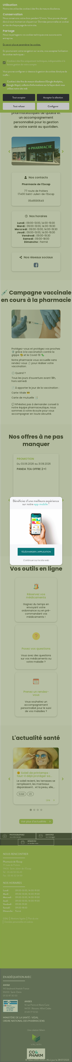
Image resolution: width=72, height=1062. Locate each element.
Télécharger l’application (36, 551)
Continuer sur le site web (36, 560)
